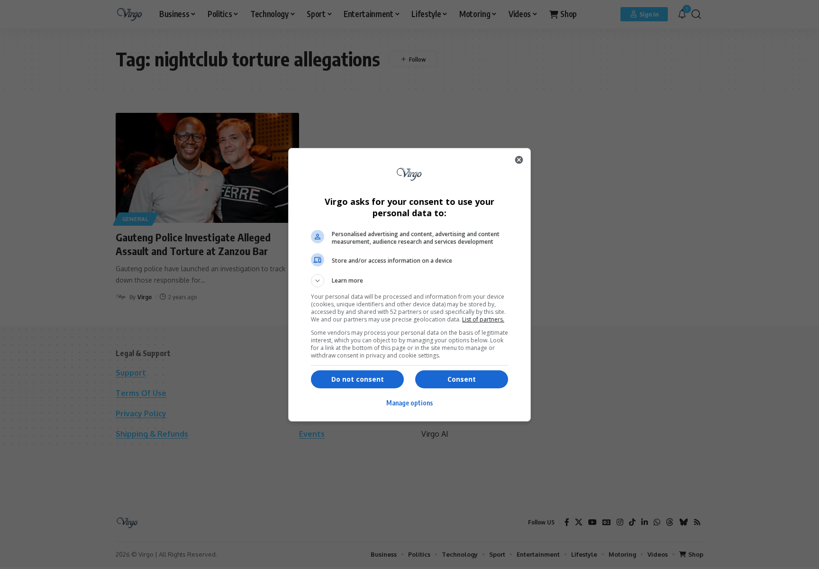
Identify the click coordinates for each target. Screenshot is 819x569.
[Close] (519, 159)
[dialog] (409, 285)
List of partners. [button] (483, 319)
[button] (409, 280)
